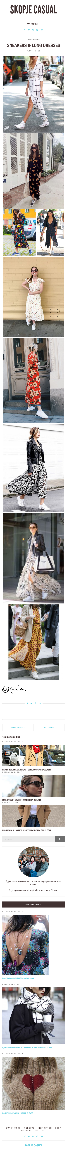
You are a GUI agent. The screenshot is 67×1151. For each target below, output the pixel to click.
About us (26, 1131)
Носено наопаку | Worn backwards (18, 978)
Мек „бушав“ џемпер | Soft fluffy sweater (21, 800)
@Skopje (29, 1128)
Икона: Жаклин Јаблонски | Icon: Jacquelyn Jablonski (26, 770)
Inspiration (33, 39)
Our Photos (13, 1128)
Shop (58, 1128)
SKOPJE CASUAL (33, 9)
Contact (41, 1131)
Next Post (49, 727)
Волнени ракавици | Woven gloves (17, 1113)
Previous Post (18, 727)
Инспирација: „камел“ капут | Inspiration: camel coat (26, 830)
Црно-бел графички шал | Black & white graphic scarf (27, 1047)
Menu (35, 24)
